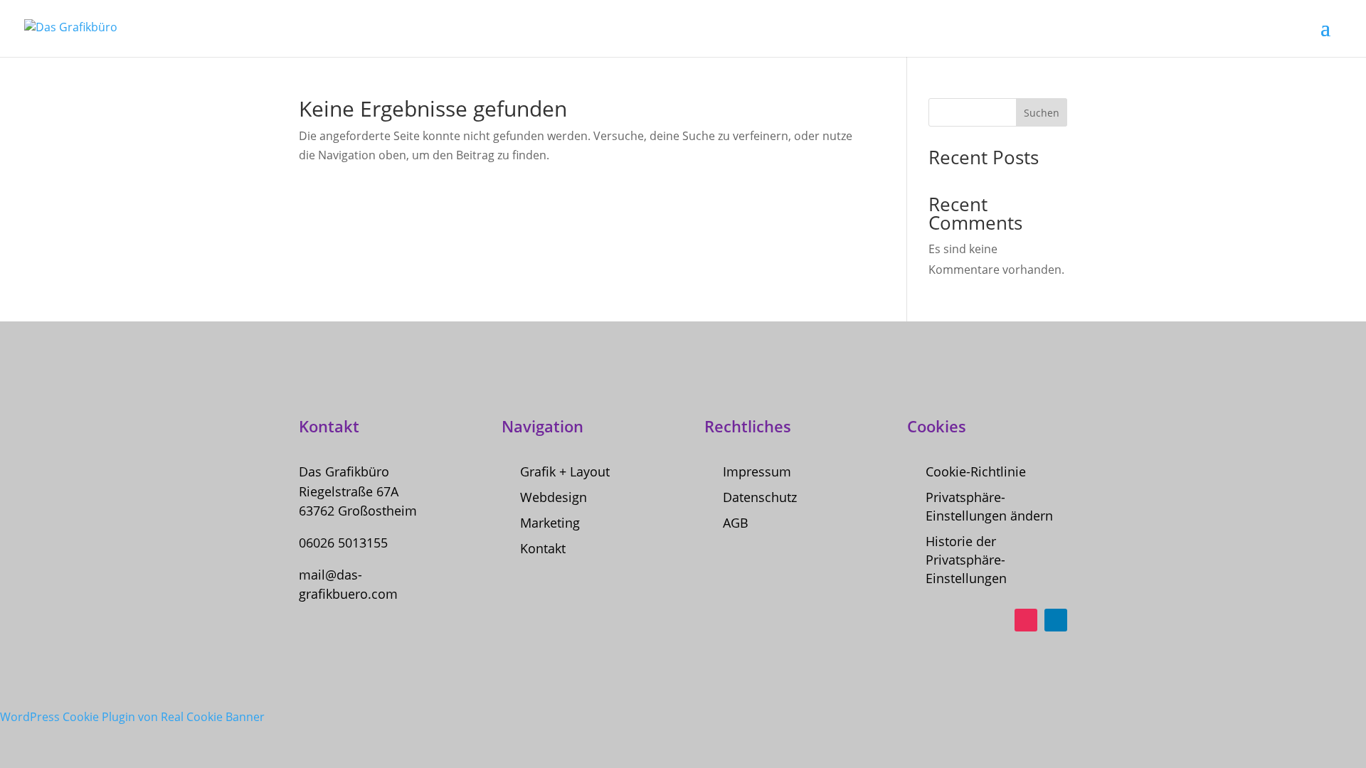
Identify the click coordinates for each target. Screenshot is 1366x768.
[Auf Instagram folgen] (1026, 620)
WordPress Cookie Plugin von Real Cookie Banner (132, 717)
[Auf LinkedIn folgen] (1055, 620)
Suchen (1041, 112)
